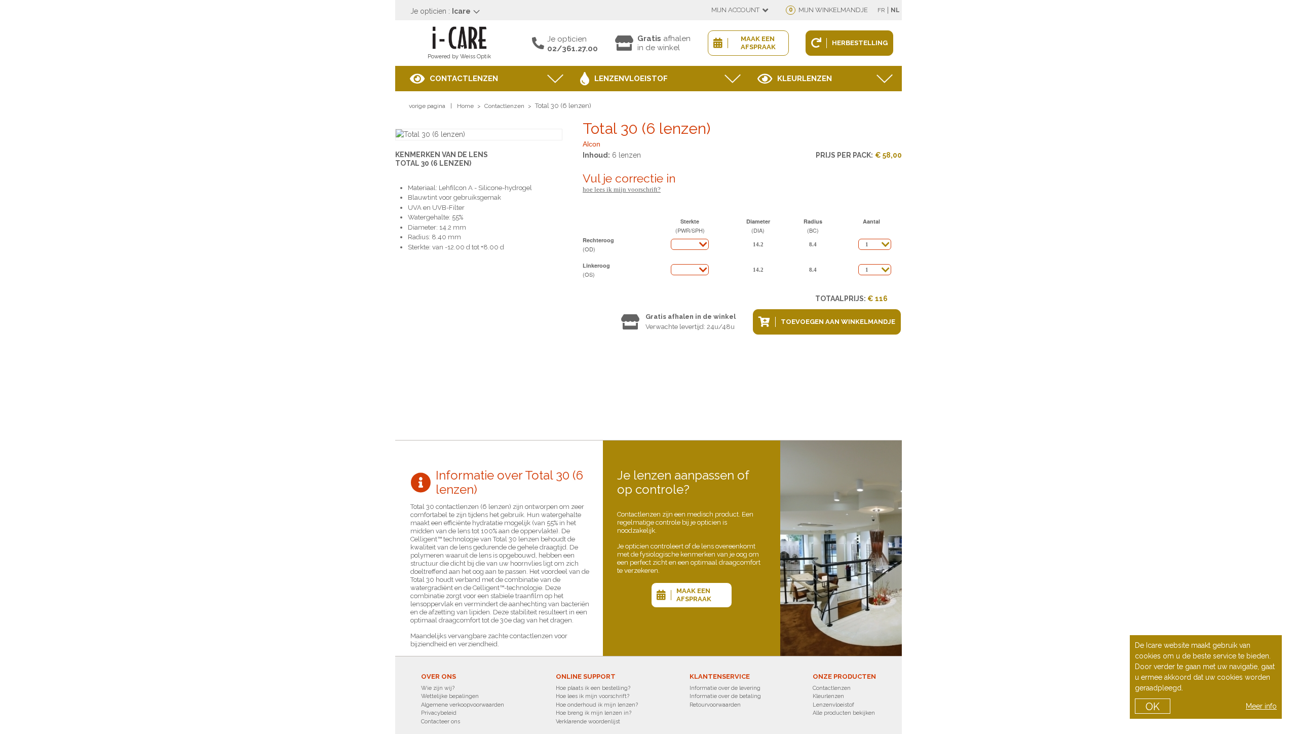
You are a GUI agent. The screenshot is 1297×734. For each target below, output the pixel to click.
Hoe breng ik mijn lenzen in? (593, 713)
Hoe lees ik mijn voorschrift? (622, 189)
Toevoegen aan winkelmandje (838, 321)
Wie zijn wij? (437, 688)
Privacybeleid (438, 713)
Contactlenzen (464, 78)
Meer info (1261, 706)
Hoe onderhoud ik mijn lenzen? (597, 705)
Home (465, 105)
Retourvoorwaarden (715, 705)
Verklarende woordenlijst (588, 721)
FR (881, 10)
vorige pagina (427, 105)
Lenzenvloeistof (631, 78)
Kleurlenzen (804, 78)
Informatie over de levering (725, 688)
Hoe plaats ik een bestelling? (593, 688)
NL (895, 10)
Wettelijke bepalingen (450, 696)
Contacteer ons (440, 721)
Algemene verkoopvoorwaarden (462, 705)
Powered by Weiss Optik (459, 56)
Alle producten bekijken (844, 713)
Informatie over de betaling (725, 696)
